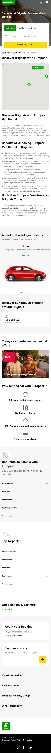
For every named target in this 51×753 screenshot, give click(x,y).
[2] (25, 292)
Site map (5, 740)
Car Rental (6, 53)
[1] (21, 292)
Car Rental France (20, 53)
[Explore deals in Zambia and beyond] (42, 659)
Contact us (27, 740)
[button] (29, 85)
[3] (29, 292)
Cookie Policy (16, 740)
